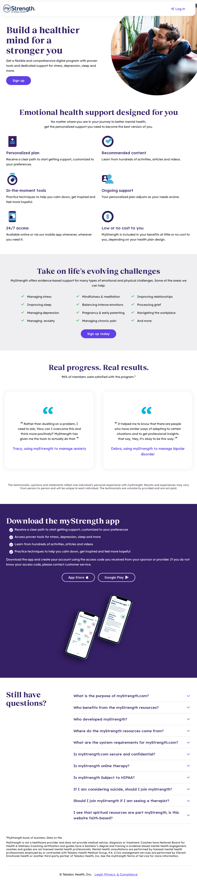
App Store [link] (76, 577)
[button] (132, 696)
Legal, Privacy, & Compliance (116, 874)
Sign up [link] (18, 80)
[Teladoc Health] (19, 9)
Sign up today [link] (98, 334)
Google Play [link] (114, 577)
